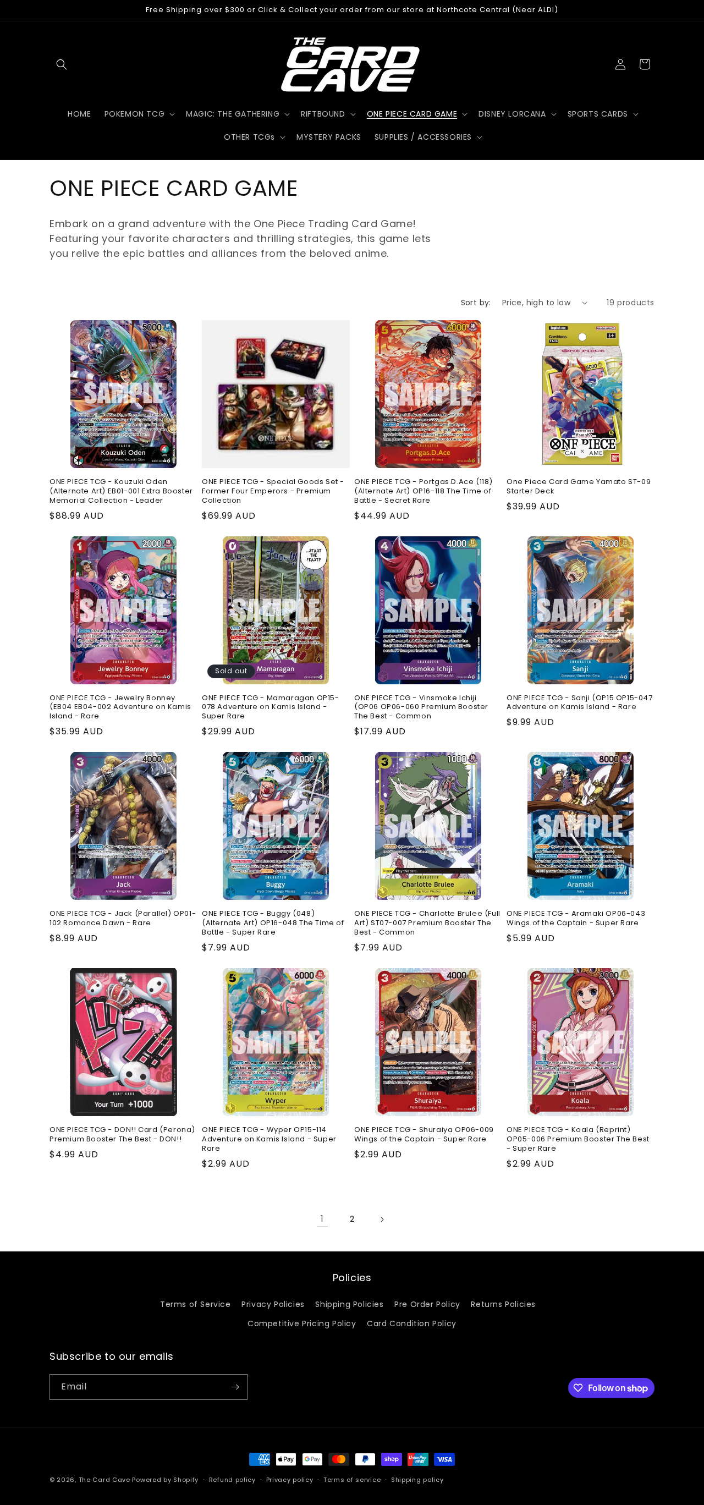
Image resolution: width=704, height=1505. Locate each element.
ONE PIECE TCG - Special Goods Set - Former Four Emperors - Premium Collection (273, 491)
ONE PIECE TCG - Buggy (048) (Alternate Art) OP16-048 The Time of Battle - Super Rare (273, 923)
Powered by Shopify (165, 1479)
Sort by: (476, 302)
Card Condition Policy (412, 1323)
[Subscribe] (235, 1387)
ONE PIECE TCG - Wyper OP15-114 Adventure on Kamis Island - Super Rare (269, 1139)
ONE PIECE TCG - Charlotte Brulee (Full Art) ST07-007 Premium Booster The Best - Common (427, 923)
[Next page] (382, 1219)
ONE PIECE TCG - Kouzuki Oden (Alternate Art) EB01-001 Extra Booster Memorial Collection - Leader (121, 491)
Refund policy (232, 1479)
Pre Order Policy (427, 1304)
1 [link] (322, 1218)
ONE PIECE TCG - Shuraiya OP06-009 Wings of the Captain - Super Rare (424, 1134)
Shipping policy (417, 1479)
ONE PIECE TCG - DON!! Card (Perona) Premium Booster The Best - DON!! (122, 1134)
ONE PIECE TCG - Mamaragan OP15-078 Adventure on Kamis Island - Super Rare (270, 708)
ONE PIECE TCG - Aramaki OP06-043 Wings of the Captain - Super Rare (576, 918)
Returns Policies (503, 1304)
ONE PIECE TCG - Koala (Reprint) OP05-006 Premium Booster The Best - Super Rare (578, 1139)
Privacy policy (290, 1479)
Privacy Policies (273, 1304)
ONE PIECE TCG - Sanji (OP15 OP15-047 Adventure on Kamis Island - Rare (580, 703)
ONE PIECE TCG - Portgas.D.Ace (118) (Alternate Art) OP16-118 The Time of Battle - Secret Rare (423, 491)
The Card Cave (104, 1479)
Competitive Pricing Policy (302, 1323)
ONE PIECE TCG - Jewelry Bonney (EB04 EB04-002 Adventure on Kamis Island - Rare (120, 708)
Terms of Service (195, 1304)
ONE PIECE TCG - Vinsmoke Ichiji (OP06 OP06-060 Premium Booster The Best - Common (421, 708)
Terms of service (352, 1479)
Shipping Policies (349, 1304)
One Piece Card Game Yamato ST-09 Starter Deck (579, 486)
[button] (62, 64)
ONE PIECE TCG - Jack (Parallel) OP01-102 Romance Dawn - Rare (123, 918)
